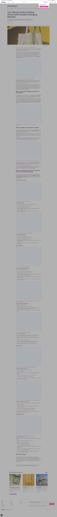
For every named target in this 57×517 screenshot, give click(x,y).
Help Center (49, 0)
